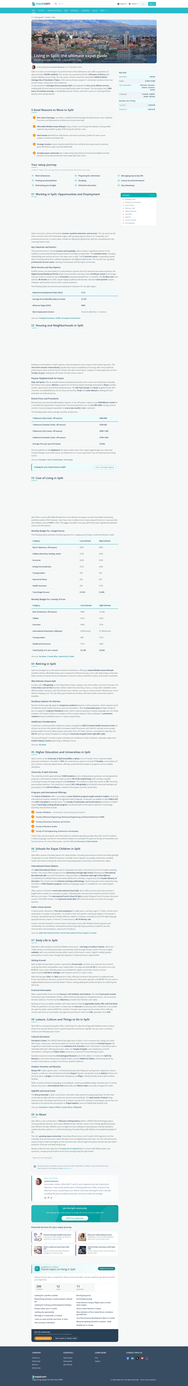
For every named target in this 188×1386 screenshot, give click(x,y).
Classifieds (85, 10)
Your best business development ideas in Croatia (95, 1318)
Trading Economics (47, 318)
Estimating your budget (44, 185)
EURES (58, 318)
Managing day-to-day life (130, 175)
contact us (67, 1168)
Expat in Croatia (89, 933)
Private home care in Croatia (45, 1309)
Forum (95, 10)
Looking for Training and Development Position (52, 1305)
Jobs (66, 10)
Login (143, 4)
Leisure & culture (130, 220)
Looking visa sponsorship (44, 1312)
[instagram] (48, 1198)
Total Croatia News (55, 459)
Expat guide (67, 1361)
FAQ (96, 1358)
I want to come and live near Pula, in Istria (51, 1319)
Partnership (36, 1368)
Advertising (36, 1361)
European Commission (71, 318)
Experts (97, 1361)
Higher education (130, 211)
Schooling (128, 214)
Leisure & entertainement (131, 180)
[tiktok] (51, 1198)
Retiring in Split (130, 208)
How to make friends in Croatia (88, 1309)
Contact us (36, 1358)
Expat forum (67, 1358)
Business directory (54, 10)
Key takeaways (126, 185)
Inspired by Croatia (66, 656)
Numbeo (42, 459)
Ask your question (43, 1338)
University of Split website (86, 841)
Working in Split (130, 199)
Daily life (128, 217)
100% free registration (75, 1218)
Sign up (152, 4)
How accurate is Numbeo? (44, 1323)
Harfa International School (71, 933)
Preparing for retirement (87, 175)
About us (35, 1365)
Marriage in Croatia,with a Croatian (48, 1316)
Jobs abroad (67, 1365)
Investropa (68, 459)
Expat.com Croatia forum (71, 1148)
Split (33, 10)
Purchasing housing (84, 1299)
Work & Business (41, 175)
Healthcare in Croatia (84, 1325)
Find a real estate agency (105, 467)
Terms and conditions (148, 1380)
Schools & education (85, 185)
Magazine (123, 4)
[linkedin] (45, 1198)
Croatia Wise (52, 656)
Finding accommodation (44, 180)
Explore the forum (106, 1269)
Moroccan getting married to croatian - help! (93, 1322)
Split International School (49, 933)
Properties (74, 10)
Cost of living (129, 205)
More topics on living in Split (66, 1338)
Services (41, 10)
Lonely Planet (67, 1107)
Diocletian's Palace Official (49, 1107)
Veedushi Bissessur (57, 67)
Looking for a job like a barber (46, 1295)
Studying (80, 180)
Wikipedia (77, 1107)
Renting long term (83, 1295)
